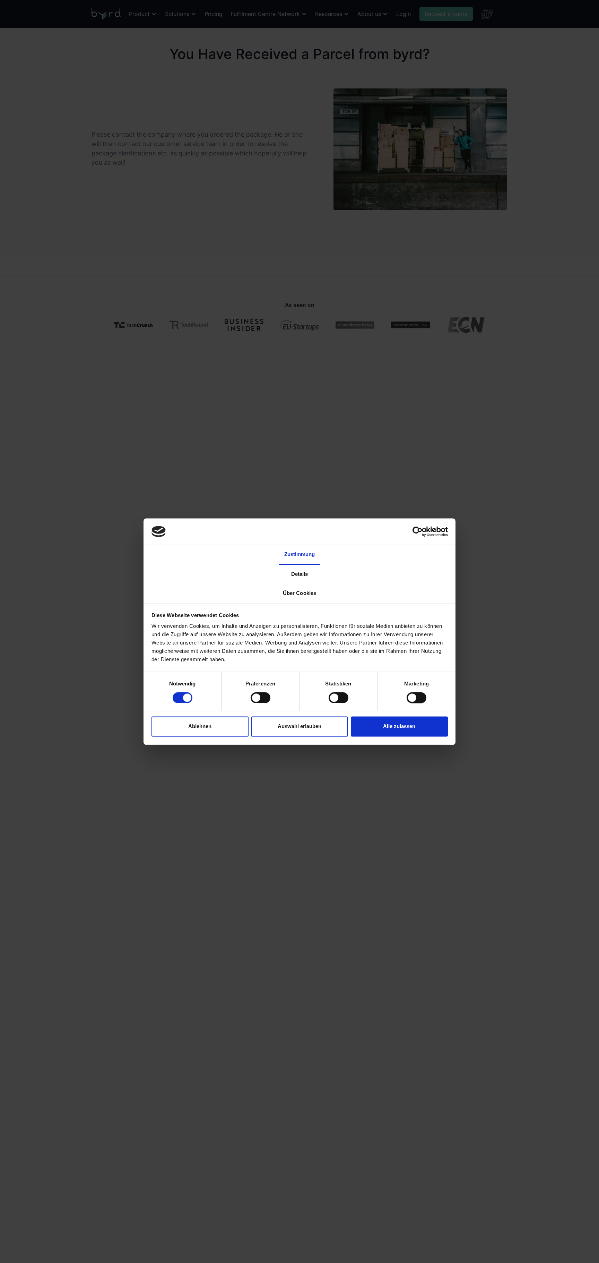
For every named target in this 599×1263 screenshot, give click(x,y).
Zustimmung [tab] (299, 554)
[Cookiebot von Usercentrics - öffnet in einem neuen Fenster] (417, 531)
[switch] (260, 697)
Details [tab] (299, 574)
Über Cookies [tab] (299, 593)
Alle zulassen (399, 726)
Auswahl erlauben (299, 726)
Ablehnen (199, 726)
